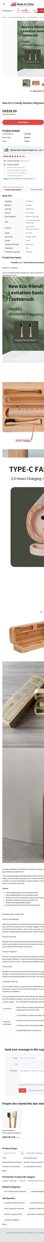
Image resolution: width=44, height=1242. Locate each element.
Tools (4, 1158)
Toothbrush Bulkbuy (11, 1220)
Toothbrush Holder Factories (14, 1203)
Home (4, 17)
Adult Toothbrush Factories (14, 1208)
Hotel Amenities (32, 17)
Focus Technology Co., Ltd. (29, 1233)
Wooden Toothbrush (36, 1208)
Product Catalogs (35, 1153)
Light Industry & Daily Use (17, 17)
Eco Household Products (33, 1166)
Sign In (6, 178)
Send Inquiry (23, 122)
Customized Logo (30, 1158)
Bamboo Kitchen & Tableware (13, 1162)
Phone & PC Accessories (11, 1166)
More (4, 1224)
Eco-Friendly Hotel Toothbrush (15, 1191)
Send (22, 1090)
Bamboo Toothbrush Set (13, 1214)
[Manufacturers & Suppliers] (22, 4)
